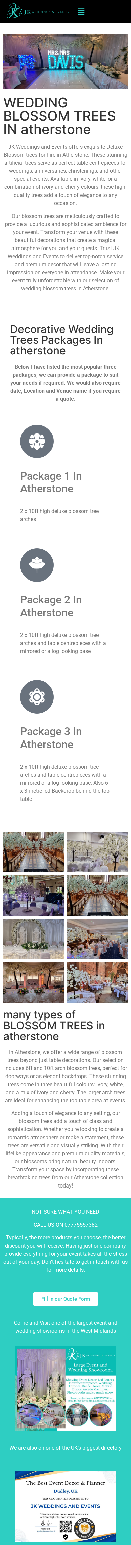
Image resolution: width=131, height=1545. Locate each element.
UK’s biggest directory (96, 1448)
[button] (81, 11)
